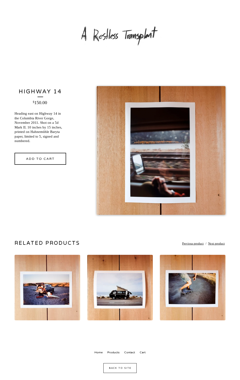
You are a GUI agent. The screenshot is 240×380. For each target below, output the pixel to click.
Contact (129, 352)
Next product (216, 243)
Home (98, 352)
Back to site (120, 368)
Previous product (193, 243)
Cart (143, 352)
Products (113, 352)
